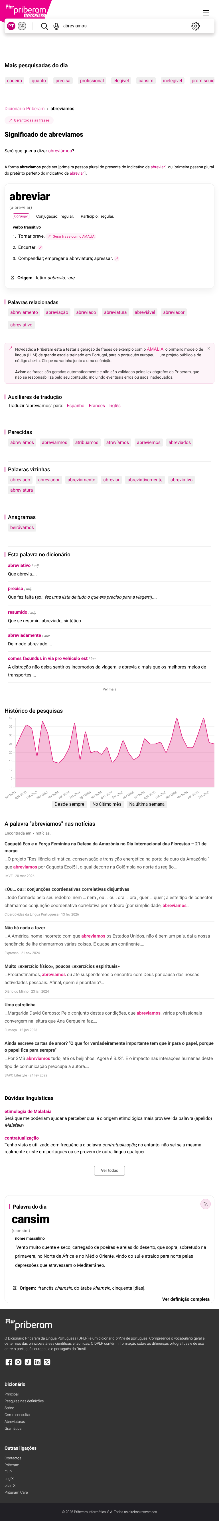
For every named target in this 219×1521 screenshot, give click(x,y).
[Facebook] (9, 1365)
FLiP (8, 1472)
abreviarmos (54, 442)
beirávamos (22, 527)
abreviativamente (144, 479)
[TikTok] (28, 1365)
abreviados (180, 442)
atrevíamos (117, 442)
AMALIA (155, 349)
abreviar (111, 479)
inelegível (172, 80)
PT (11, 26)
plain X (10, 1486)
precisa (63, 80)
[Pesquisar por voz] (56, 26)
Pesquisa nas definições (24, 1401)
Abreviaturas (15, 1422)
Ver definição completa (186, 1299)
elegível (121, 80)
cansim (146, 80)
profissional (92, 80)
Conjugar (21, 216)
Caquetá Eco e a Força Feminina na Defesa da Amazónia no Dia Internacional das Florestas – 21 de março (105, 847)
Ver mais (109, 689)
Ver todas (109, 1170)
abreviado (86, 312)
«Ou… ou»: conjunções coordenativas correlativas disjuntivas (67, 889)
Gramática (13, 1429)
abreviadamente (24, 635)
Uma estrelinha (20, 1004)
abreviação (57, 312)
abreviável (145, 312)
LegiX (9, 1479)
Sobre (9, 1408)
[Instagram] (18, 1365)
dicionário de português (123, 1338)
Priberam (12, 1465)
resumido (17, 612)
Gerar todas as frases (32, 120)
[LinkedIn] (37, 1365)
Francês (97, 405)
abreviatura (115, 312)
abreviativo (21, 325)
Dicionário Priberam (24, 108)
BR (22, 26)
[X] (47, 1365)
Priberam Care (16, 1492)
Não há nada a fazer (25, 927)
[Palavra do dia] (205, 1204)
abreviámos (60, 150)
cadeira (14, 80)
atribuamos (86, 442)
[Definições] (195, 26)
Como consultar (18, 1415)
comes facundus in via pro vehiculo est (48, 658)
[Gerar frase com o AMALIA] (40, 248)
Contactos (13, 1458)
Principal (12, 1394)
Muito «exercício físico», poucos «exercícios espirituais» (62, 966)
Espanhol (76, 405)
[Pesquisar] (44, 26)
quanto (39, 80)
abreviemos (149, 442)
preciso (15, 588)
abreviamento (24, 312)
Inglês (114, 405)
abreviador (173, 312)
